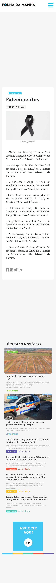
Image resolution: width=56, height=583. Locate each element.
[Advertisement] (28, 48)
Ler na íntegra (12, 390)
